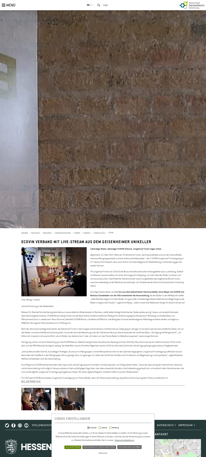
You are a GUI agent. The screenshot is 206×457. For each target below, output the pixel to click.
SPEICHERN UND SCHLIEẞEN (129, 447)
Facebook (13, 426)
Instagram (20, 426)
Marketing (115, 428)
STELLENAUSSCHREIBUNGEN (49, 425)
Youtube (26, 426)
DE (88, 5)
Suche (98, 5)
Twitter (7, 426)
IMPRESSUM (185, 425)
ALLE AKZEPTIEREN (73, 447)
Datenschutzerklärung (124, 440)
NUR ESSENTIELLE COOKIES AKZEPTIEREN (99, 447)
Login (105, 5)
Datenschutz (103, 453)
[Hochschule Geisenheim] (192, 5)
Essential (93, 428)
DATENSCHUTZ (165, 425)
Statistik (104, 428)
